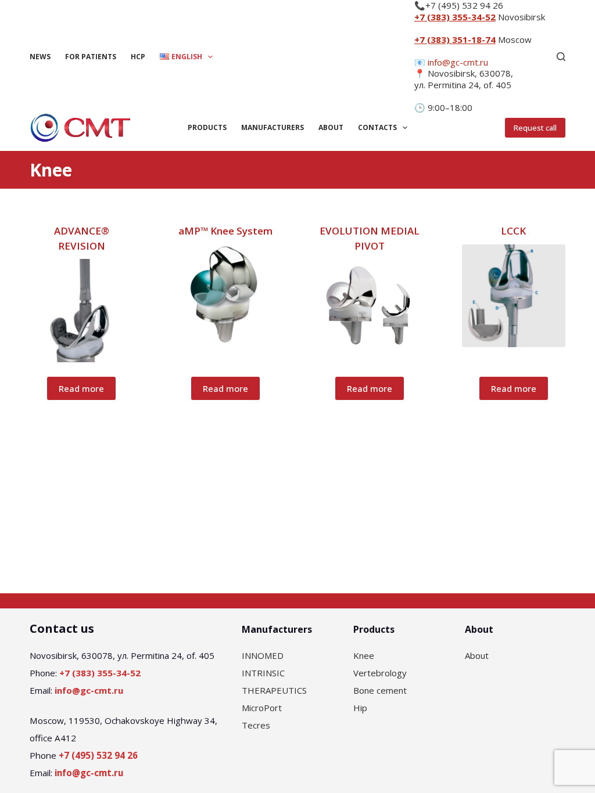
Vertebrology (380, 673)
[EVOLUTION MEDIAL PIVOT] (369, 305)
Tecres (256, 725)
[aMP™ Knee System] (225, 296)
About (330, 127)
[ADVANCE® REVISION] (81, 310)
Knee (363, 655)
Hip (360, 707)
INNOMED (263, 655)
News (40, 57)
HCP (138, 57)
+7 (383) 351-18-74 (455, 39)
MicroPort (262, 707)
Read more (81, 388)
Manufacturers (272, 127)
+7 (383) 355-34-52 (455, 17)
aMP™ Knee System (225, 230)
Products (207, 127)
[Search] (561, 56)
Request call (535, 127)
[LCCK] (513, 296)
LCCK (513, 230)
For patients (90, 57)
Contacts (377, 127)
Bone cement (380, 690)
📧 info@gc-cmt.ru (451, 62)
